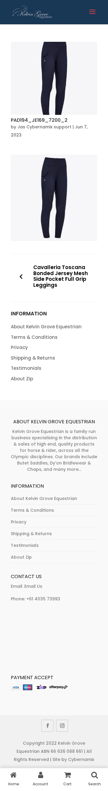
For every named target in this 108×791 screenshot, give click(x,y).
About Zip (22, 379)
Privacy (19, 347)
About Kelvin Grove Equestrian (46, 326)
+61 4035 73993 (43, 599)
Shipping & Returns (33, 358)
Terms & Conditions (34, 337)
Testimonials (26, 368)
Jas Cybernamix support (44, 127)
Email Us (33, 586)
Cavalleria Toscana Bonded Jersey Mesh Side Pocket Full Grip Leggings (60, 276)
